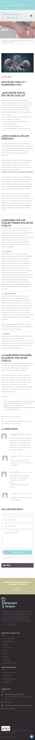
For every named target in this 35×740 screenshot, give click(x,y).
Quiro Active (6, 647)
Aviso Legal (6, 660)
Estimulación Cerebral (9, 679)
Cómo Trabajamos (8, 638)
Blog (4, 654)
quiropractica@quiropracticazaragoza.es (16, 5)
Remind (5, 644)
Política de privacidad (9, 663)
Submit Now (17, 552)
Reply (19, 435)
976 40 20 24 (8, 2)
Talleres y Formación (9, 673)
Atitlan (14, 456)
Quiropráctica (7, 682)
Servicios (5, 650)
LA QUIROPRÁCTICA (9, 641)
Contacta (7, 8)
